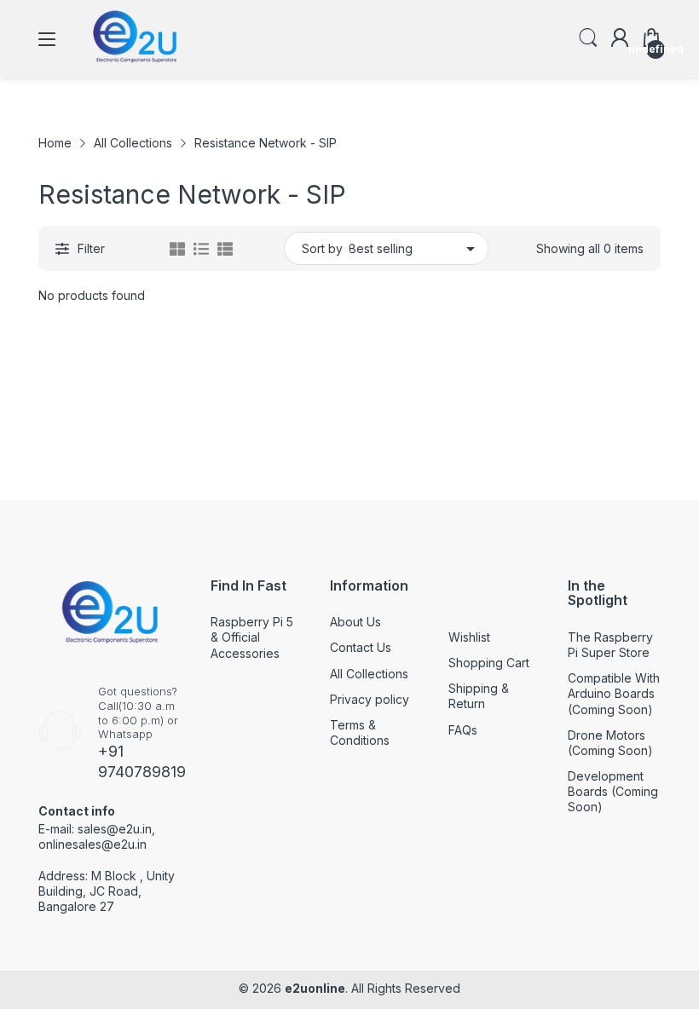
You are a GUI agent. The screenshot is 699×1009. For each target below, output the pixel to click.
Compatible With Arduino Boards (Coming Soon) (614, 693)
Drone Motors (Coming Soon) (610, 743)
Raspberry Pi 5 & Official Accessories (252, 637)
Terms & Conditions (360, 732)
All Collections (369, 673)
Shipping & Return (478, 696)
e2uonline (315, 988)
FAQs (462, 730)
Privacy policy (369, 699)
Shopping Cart (488, 662)
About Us (355, 621)
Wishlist (469, 637)
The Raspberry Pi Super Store (610, 645)
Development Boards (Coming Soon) (613, 791)
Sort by (322, 248)
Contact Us (360, 647)
